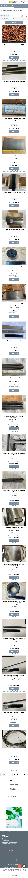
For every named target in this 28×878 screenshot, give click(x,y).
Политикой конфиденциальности (17, 872)
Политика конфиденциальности (9, 842)
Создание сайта (10, 864)
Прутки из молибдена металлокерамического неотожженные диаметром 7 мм (14, 416)
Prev (20, 817)
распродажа (26, 6)
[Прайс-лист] (26, 18)
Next (7, 817)
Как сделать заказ (14, 791)
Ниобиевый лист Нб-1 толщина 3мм (14, 155)
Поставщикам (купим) (13, 797)
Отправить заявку (26, 16)
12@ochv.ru (25, 2)
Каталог (4, 6)
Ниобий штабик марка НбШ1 (14, 340)
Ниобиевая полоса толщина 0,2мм (14, 527)
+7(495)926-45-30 (24, 1)
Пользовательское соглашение (9, 843)
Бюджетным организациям (13, 789)
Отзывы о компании (15, 800)
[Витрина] (23, 18)
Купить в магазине (14, 794)
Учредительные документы (14, 785)
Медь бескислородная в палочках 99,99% (14, 44)
